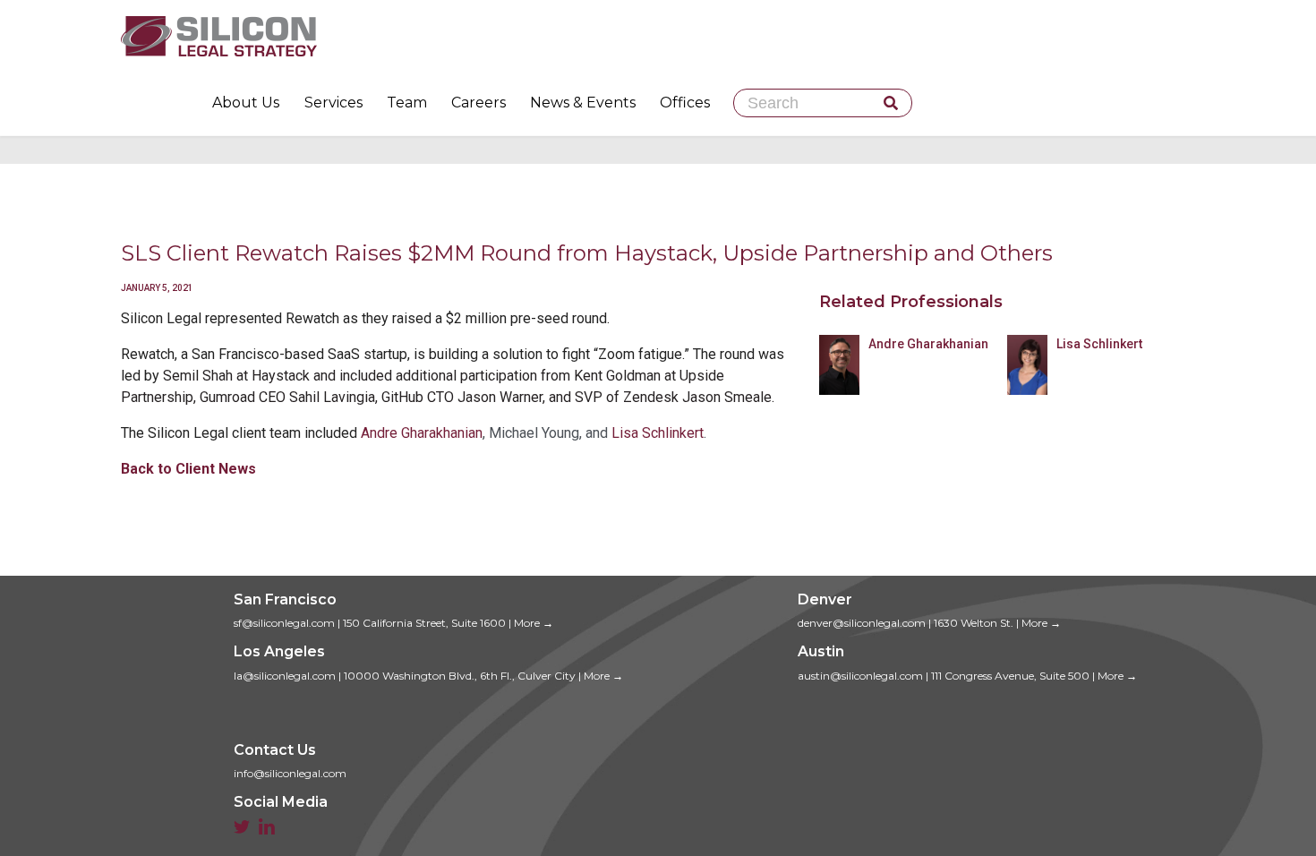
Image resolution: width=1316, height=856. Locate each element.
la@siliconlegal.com (285, 675)
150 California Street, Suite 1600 (424, 622)
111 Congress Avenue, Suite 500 (1010, 675)
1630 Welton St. (973, 622)
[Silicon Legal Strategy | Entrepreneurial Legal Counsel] (658, 36)
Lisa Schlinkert (657, 432)
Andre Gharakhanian (422, 432)
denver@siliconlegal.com (862, 622)
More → (533, 622)
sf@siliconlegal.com (284, 622)
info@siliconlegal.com (290, 773)
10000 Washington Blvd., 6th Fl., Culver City (460, 675)
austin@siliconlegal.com (860, 675)
